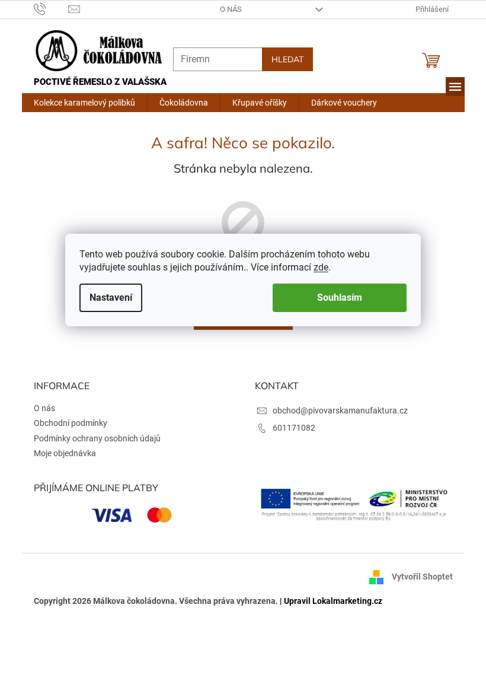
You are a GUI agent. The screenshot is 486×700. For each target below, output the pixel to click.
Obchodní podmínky (66, 423)
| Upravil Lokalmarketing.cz (326, 601)
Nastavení (106, 297)
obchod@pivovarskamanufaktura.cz (336, 410)
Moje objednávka (60, 453)
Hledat (283, 59)
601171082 (289, 427)
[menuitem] (79, 102)
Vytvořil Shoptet (417, 576)
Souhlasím (335, 297)
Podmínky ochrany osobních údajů (92, 438)
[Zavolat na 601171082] (46, 8)
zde (316, 267)
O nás (227, 9)
